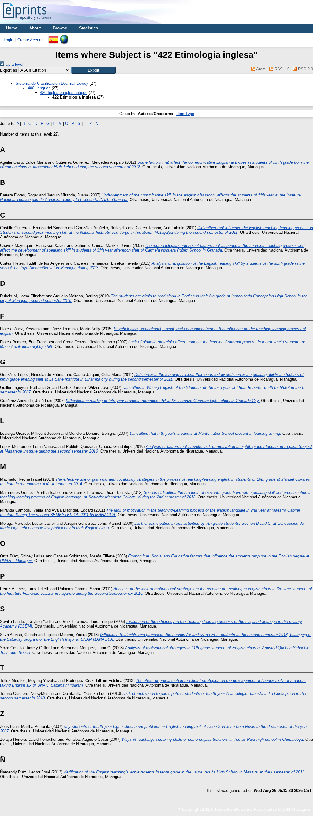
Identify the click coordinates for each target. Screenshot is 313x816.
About (35, 28)
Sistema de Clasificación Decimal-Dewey (52, 83)
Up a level (13, 64)
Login (8, 40)
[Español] (53, 37)
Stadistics (88, 28)
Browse (60, 28)
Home (11, 28)
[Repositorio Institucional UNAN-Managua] (27, 21)
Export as (8, 70)
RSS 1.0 (281, 69)
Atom (260, 69)
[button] (93, 70)
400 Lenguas (39, 88)
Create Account (31, 40)
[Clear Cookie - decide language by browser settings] (64, 37)
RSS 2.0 (305, 69)
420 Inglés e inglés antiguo (63, 92)
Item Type (185, 113)
